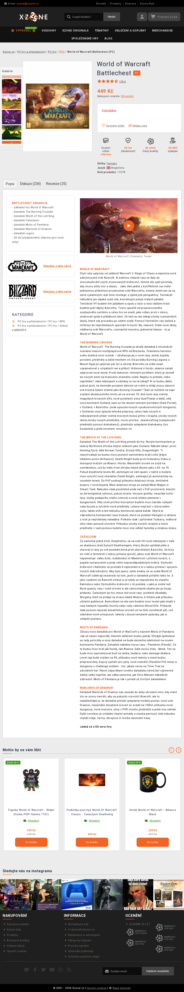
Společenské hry (85, 38)
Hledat (111, 16)
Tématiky (102, 30)
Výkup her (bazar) (79, 940)
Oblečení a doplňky (130, 30)
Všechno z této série (57, 266)
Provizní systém (78, 945)
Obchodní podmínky (81, 951)
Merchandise (162, 30)
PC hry (53, 321)
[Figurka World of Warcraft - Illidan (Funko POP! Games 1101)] (31, 779)
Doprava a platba (18, 924)
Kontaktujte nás (78, 924)
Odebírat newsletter (157, 971)
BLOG (108, 38)
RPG (62, 321)
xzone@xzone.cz (23, 3)
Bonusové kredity (18, 940)
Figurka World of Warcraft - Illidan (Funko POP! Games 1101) (31, 812)
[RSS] (69, 969)
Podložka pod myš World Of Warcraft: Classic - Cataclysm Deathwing (92, 812)
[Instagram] (60, 969)
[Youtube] (52, 969)
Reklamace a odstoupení (84, 935)
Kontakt (101, 3)
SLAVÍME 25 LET (139, 924)
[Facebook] (35, 969)
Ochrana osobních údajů (83, 956)
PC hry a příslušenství (32, 321)
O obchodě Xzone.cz (81, 929)
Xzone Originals (75, 30)
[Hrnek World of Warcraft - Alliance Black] (152, 779)
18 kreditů (127, 96)
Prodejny (115, 3)
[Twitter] (43, 969)
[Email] (26, 969)
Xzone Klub (147, 3)
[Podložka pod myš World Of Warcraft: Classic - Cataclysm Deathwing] (92, 779)
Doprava (130, 3)
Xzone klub (14, 929)
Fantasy (112, 163)
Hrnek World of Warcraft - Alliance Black (152, 812)
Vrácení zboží (15, 945)
